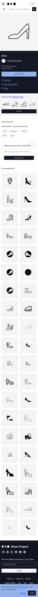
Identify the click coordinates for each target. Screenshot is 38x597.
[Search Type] (5, 9)
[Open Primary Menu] (3, 4)
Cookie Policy (22, 587)
